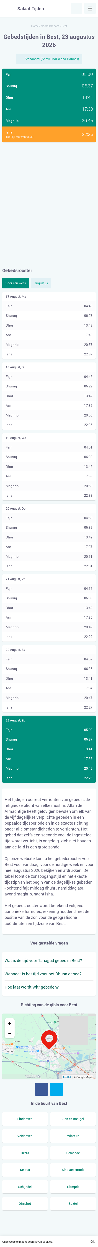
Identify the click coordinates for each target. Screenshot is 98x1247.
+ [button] (9, 1023)
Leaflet (67, 1077)
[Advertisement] (49, 204)
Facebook (41, 1089)
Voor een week (15, 283)
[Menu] (90, 8)
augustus (41, 283)
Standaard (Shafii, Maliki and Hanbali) (52, 59)
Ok (92, 1241)
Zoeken (76, 8)
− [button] (9, 1033)
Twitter (56, 1089)
